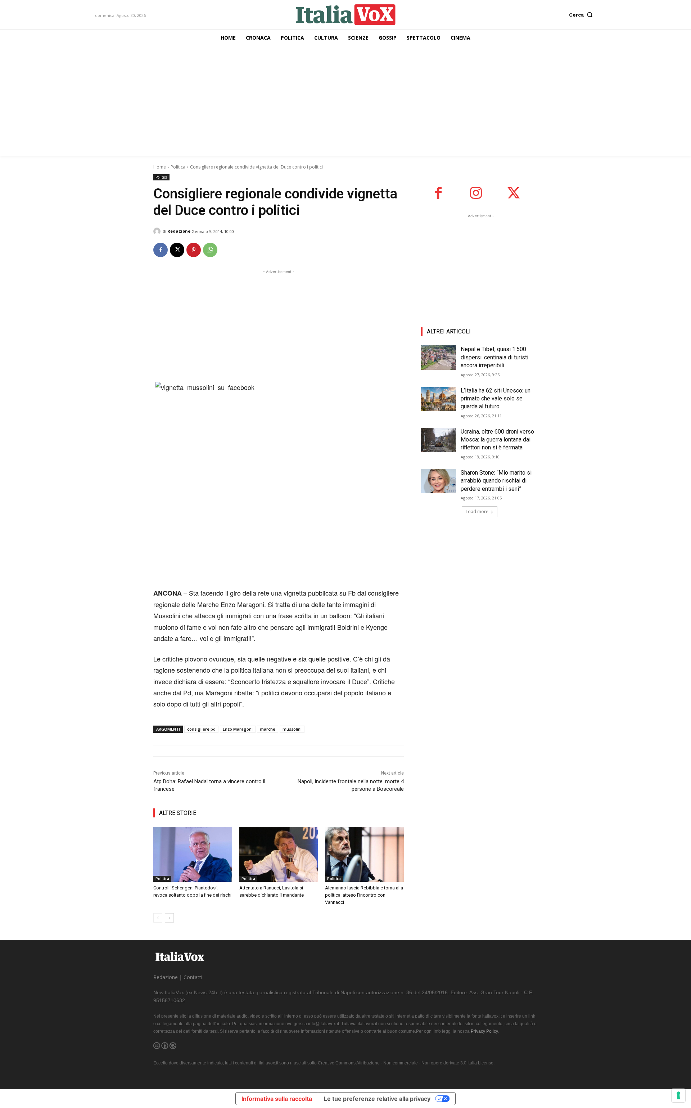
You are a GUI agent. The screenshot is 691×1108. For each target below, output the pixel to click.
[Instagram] (476, 193)
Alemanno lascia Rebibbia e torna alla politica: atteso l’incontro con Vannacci (364, 895)
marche (267, 729)
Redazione (178, 231)
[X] (177, 250)
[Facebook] (160, 250)
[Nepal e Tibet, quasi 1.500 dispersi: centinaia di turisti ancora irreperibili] (438, 357)
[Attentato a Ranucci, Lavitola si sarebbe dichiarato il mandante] (278, 854)
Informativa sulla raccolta (276, 1098)
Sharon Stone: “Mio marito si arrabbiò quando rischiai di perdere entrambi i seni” (496, 480)
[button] (582, 14)
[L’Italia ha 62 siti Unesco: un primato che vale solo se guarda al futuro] (438, 399)
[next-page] (169, 918)
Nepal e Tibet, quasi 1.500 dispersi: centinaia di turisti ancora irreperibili (494, 357)
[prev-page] (157, 918)
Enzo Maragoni (238, 729)
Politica (178, 167)
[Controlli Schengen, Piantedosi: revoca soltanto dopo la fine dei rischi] (192, 854)
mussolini (292, 729)
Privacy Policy (484, 1031)
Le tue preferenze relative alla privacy (377, 1098)
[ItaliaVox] (346, 14)
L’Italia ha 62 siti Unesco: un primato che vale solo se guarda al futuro (495, 398)
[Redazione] (158, 231)
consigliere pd (201, 729)
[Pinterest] (193, 250)
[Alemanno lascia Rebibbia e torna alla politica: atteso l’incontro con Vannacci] (364, 854)
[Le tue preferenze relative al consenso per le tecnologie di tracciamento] (678, 1095)
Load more (477, 511)
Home (159, 167)
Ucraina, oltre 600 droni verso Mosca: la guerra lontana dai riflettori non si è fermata (497, 439)
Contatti (193, 977)
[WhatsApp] (210, 250)
